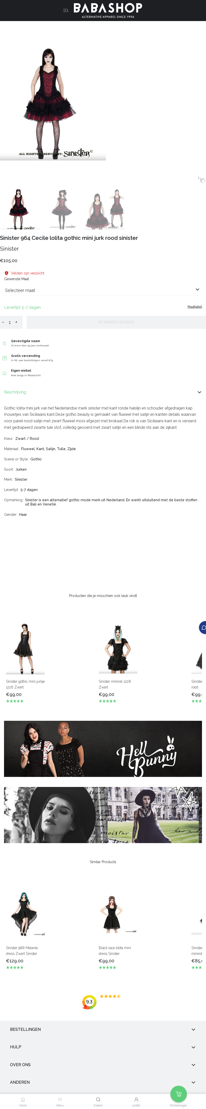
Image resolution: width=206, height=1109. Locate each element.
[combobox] (103, 292)
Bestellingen (25, 1029)
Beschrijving (15, 392)
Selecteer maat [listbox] (20, 290)
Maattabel (195, 307)
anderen (20, 1082)
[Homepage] (106, 10)
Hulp (15, 1047)
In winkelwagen (116, 322)
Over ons (20, 1064)
